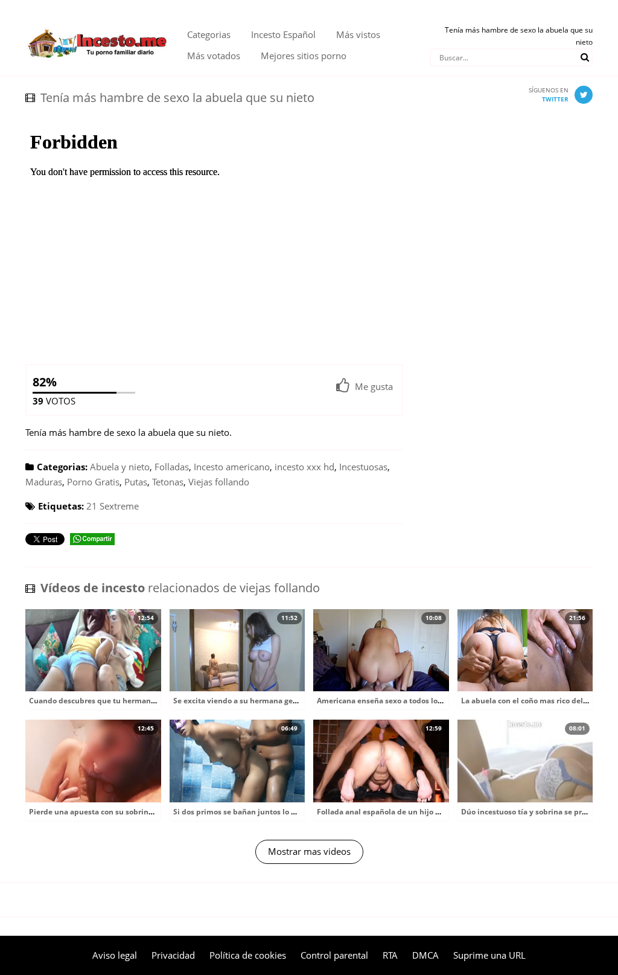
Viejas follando (218, 482)
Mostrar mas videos (309, 851)
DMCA (425, 955)
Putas (135, 482)
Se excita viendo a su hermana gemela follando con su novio (281, 700)
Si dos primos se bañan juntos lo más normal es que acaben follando (296, 812)
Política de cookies (247, 955)
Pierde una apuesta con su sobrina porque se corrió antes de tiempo (151, 812)
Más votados (213, 56)
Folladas (171, 467)
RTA (390, 955)
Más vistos (358, 34)
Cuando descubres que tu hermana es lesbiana (113, 700)
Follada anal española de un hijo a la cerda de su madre (416, 812)
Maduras (43, 482)
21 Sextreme (112, 506)
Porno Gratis (93, 482)
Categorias (209, 34)
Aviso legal (114, 955)
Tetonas (167, 482)
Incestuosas (363, 467)
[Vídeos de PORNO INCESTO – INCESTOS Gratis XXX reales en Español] (97, 24)
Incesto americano (232, 467)
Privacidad (173, 955)
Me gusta (374, 386)
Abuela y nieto (120, 467)
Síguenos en (549, 94)
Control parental (334, 955)
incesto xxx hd (304, 467)
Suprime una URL (489, 955)
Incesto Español (283, 34)
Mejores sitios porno (303, 56)
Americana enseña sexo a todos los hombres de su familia (420, 700)
